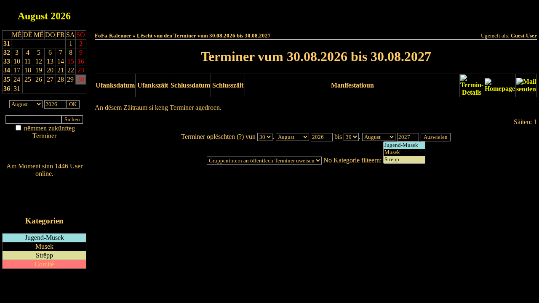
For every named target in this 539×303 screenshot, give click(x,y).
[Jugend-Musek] (404, 145)
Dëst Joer (363, 13)
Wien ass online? (44, 182)
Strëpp (44, 255)
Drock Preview (118, 122)
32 (6, 52)
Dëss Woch (269, 13)
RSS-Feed (44, 196)
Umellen (316, 21)
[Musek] (404, 152)
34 (6, 70)
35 (6, 79)
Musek (44, 246)
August (33, 16)
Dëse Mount (316, 13)
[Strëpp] (404, 159)
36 (6, 88)
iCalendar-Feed (44, 204)
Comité (44, 264)
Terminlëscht (410, 13)
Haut (221, 13)
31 (6, 43)
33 (6, 61)
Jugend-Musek (44, 237)
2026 (61, 16)
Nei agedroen (44, 152)
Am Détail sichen (44, 144)
